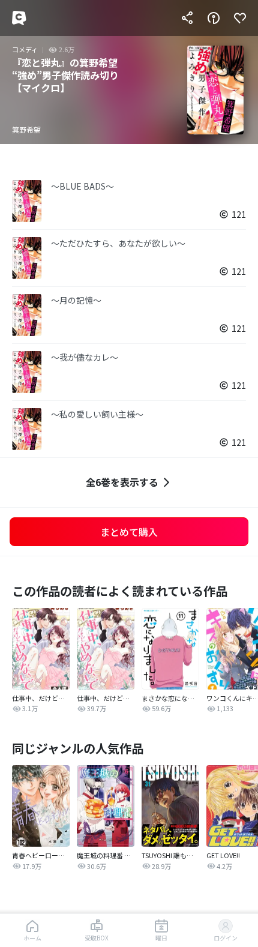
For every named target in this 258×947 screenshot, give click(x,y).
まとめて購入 (129, 532)
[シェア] (187, 18)
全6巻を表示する (122, 482)
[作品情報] (213, 18)
